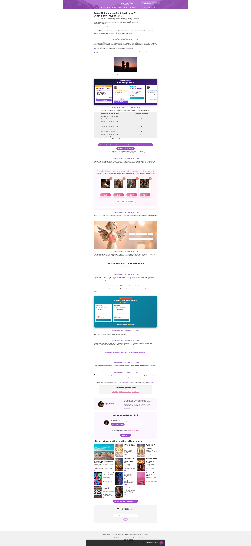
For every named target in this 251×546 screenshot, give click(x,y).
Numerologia (125, 7)
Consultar (150, 7)
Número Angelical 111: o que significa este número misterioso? (151, 446)
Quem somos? (118, 534)
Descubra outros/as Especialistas (125, 201)
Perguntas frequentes (126, 534)
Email (113, 513)
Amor (140, 7)
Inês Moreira (111, 26)
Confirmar (141, 242)
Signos (108, 7)
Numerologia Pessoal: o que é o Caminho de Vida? (108, 474)
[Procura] (154, 7)
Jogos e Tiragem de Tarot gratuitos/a (140, 534)
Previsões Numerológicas (128, 382)
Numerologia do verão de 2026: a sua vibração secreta (103, 462)
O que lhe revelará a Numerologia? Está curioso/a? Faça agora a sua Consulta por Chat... (125, 352)
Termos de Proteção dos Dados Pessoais (137, 537)
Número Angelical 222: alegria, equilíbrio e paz (107, 488)
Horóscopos (102, 7)
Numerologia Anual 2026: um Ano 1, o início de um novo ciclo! (129, 460)
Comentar (124, 435)
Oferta (144, 7)
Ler (94, 470)
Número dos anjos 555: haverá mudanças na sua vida (130, 446)
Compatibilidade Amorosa (124, 391)
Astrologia (114, 7)
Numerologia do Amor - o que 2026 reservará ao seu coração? (151, 460)
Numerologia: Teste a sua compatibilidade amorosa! (151, 474)
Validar (125, 519)
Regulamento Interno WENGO (111, 537)
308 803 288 (124, 324)
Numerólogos (115, 382)
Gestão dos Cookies (122, 537)
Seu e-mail (131, 236)
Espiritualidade (133, 7)
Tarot (119, 7)
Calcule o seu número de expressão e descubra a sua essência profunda (129, 475)
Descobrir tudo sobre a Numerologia (123, 501)
